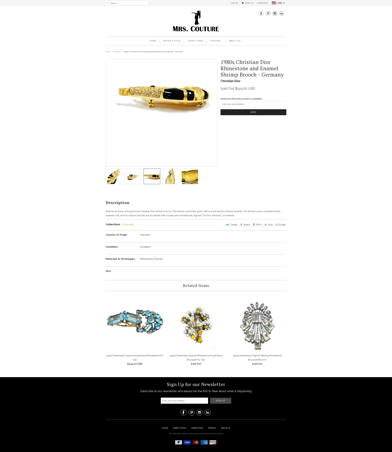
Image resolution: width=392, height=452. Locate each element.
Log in (234, 3)
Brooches (128, 224)
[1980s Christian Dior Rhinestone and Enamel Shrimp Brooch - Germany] (161, 96)
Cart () (248, 3)
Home (153, 41)
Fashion (215, 41)
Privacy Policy (216, 433)
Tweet (233, 224)
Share (246, 224)
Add (270, 224)
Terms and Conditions (199, 433)
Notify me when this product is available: (241, 99)
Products (117, 52)
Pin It (259, 224)
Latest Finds (196, 41)
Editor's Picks (172, 41)
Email (282, 224)
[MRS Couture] (196, 22)
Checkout (262, 3)
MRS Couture (182, 433)
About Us (234, 41)
